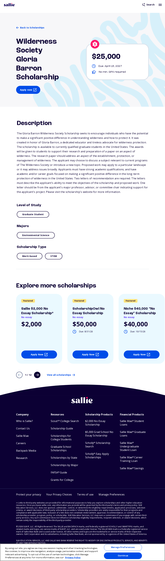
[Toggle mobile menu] (160, 4)
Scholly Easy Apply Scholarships (97, 455)
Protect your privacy (28, 494)
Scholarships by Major (64, 465)
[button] (112, 494)
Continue (123, 556)
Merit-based (29, 256)
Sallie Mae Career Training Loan (131, 459)
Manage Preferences (123, 547)
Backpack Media (26, 450)
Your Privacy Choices (59, 494)
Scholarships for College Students (61, 437)
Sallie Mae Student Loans (132, 422)
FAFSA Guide (59, 472)
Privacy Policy (73, 558)
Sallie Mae (22, 436)
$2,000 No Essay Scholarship (95, 422)
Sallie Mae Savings (132, 468)
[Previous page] (19, 375)
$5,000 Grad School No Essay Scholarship (99, 433)
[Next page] (37, 375)
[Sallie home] (9, 4)
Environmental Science (35, 235)
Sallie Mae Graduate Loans (133, 433)
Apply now (26, 89)
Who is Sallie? (24, 421)
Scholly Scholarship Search (97, 444)
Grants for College (62, 480)
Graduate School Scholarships (61, 448)
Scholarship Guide (62, 428)
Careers (21, 443)
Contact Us (23, 428)
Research (22, 458)
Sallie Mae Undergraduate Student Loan (129, 446)
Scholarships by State (64, 457)
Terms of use (85, 494)
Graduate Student (33, 214)
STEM (53, 256)
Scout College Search (65, 421)
